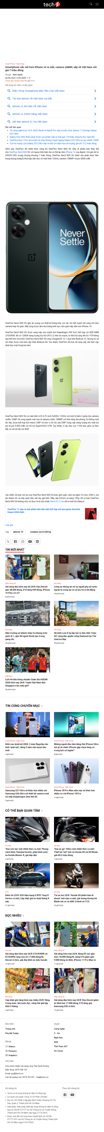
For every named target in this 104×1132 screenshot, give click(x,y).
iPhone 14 (70, 152)
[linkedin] (37, 541)
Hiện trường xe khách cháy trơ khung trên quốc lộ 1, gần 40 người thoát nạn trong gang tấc (26, 636)
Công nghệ (59, 1029)
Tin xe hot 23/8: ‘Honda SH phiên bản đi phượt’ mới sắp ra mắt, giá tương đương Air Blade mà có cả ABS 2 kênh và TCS (75, 898)
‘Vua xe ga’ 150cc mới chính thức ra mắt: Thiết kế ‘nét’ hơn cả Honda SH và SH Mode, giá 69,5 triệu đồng (76, 852)
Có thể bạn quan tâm (23, 810)
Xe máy (8, 846)
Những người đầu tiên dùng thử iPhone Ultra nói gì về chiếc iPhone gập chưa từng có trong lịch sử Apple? (76, 747)
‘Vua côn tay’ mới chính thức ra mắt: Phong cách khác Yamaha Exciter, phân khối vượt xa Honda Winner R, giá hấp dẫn (26, 852)
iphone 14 (18, 532)
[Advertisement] (52, 182)
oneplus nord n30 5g (40, 532)
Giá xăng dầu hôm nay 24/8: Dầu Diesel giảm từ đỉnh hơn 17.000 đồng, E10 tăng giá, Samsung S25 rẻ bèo (76, 1003)
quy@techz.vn (17, 1073)
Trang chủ (10, 1029)
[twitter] (8, 541)
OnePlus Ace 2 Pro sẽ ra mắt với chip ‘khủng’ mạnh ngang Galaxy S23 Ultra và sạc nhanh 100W (54, 140)
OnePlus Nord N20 (18, 152)
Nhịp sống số (10, 583)
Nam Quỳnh (18, 75)
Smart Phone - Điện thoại (14, 64)
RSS (56, 1042)
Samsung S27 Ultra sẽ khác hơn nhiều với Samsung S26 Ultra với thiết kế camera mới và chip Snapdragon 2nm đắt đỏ (27, 793)
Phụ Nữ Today (12, 1033)
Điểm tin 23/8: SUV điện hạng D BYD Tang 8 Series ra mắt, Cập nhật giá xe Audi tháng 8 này (27, 898)
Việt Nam (8, 676)
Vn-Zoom (58, 1051)
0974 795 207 (28, 1077)
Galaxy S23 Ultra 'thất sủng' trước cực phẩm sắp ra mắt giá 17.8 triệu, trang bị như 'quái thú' (52, 137)
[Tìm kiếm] (89, 4)
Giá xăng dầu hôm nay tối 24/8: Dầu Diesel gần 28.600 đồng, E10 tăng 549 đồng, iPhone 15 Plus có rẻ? (27, 589)
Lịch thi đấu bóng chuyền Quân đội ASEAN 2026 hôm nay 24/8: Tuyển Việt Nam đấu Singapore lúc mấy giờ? (26, 682)
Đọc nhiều (13, 915)
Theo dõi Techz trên (14, 80)
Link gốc (9, 525)
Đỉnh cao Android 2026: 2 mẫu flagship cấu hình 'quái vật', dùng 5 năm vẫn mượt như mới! (26, 747)
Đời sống (57, 583)
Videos (12, 1046)
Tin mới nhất (14, 549)
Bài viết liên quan (13, 127)
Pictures (13, 1051)
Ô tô (7, 892)
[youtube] (30, 541)
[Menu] (97, 4)
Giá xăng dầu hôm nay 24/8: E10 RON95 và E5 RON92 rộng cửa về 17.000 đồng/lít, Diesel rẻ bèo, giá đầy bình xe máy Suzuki (26, 956)
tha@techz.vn (42, 1077)
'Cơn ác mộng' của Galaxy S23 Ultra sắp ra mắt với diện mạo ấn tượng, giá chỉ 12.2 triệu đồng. (53, 143)
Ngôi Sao (58, 1037)
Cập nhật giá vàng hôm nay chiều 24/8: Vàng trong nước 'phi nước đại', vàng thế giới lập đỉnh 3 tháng (27, 1003)
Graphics (13, 1055)
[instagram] (23, 541)
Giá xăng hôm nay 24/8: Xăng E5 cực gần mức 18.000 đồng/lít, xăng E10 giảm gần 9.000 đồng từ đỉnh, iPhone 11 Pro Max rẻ (75, 956)
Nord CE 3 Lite (57, 501)
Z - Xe (57, 1033)
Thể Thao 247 (60, 1046)
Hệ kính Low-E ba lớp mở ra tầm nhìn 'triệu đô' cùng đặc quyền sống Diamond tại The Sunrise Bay (75, 636)
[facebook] (15, 541)
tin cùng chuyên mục (23, 706)
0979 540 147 (21, 1070)
